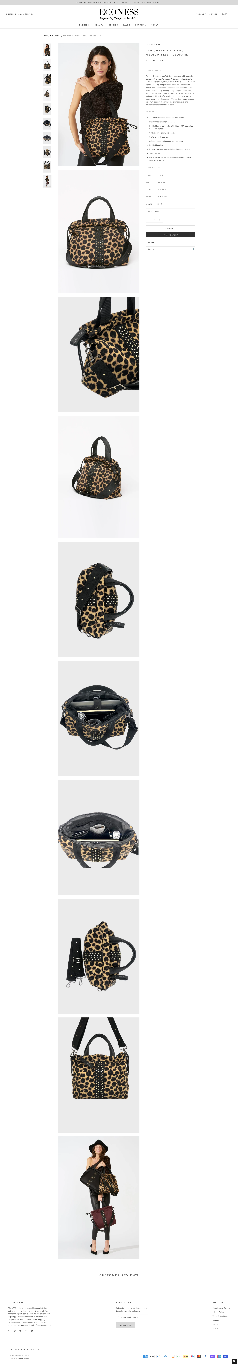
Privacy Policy (218, 1312)
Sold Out (170, 228)
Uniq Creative (23, 1358)
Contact (215, 1320)
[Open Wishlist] (234, 1361)
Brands (113, 25)
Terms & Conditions (220, 1316)
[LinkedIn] (32, 1330)
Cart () (227, 14)
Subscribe (126, 1325)
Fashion (84, 25)
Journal (140, 25)
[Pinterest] (161, 204)
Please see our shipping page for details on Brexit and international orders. (118, 2)
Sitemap (215, 1328)
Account (201, 14)
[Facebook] (155, 204)
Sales (126, 25)
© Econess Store (19, 1355)
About (155, 25)
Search (213, 14)
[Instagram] (14, 1330)
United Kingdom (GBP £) (19, 14)
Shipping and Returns (221, 1308)
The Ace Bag (55, 36)
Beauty (98, 25)
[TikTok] (26, 1330)
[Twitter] (158, 204)
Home (45, 36)
